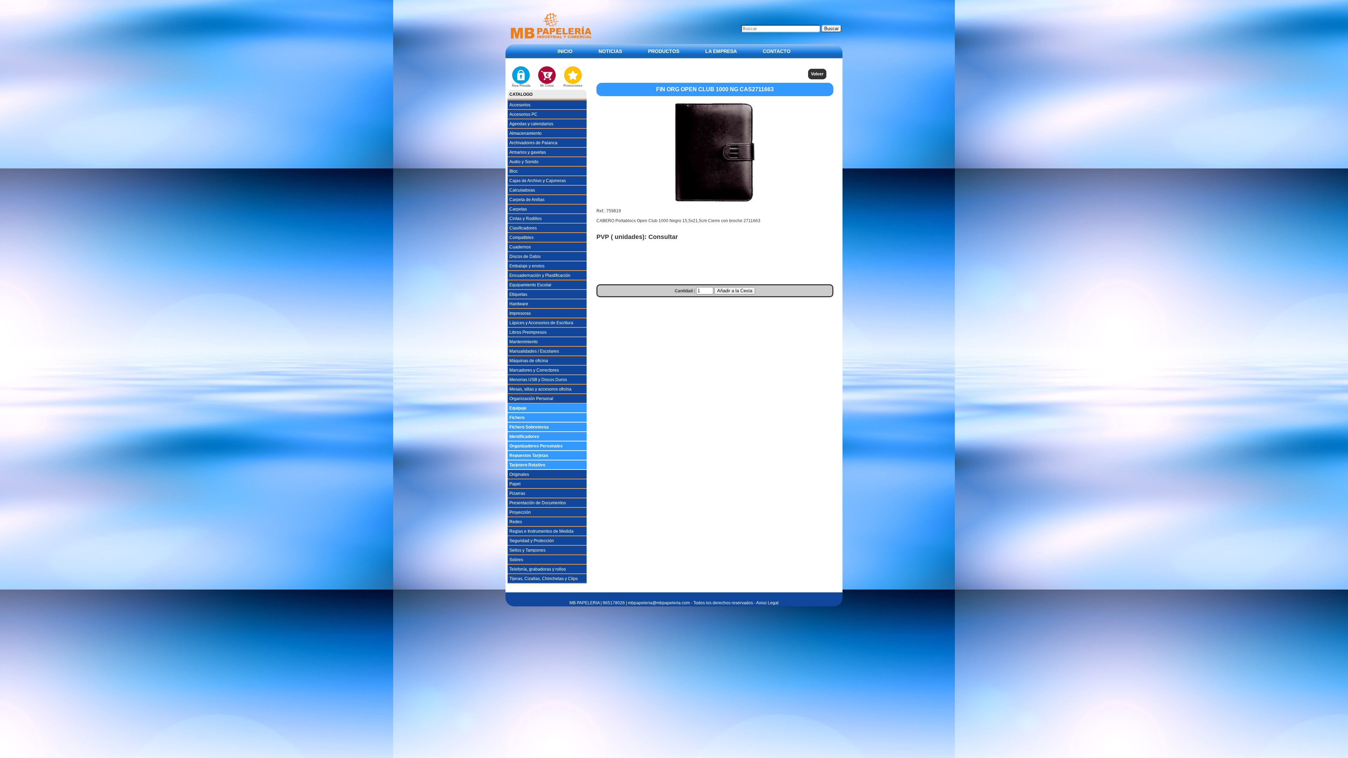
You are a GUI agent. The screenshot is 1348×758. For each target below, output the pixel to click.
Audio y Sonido (523, 161)
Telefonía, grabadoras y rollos (537, 569)
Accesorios (519, 104)
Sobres (516, 559)
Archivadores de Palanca (533, 142)
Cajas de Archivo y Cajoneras (537, 180)
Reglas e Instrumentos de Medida (541, 531)
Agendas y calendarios (531, 123)
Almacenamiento (525, 133)
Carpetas (518, 209)
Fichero (516, 417)
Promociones (572, 85)
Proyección (520, 512)
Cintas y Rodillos (525, 218)
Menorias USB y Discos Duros (538, 379)
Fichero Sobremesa (529, 427)
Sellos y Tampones (527, 550)
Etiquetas (518, 294)
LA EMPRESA (721, 51)
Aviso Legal (767, 602)
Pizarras (517, 493)
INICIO (565, 51)
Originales (519, 474)
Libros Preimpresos (528, 332)
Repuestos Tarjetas (528, 455)
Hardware (518, 303)
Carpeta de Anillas (526, 199)
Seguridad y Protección (531, 540)
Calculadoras (522, 190)
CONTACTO (777, 51)
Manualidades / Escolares (534, 351)
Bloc (513, 171)
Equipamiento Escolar (530, 284)
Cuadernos (520, 247)
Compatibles (521, 237)
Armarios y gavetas (527, 152)
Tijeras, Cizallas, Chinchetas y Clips (543, 578)
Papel (515, 483)
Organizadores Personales (536, 446)
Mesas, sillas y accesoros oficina (540, 389)
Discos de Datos (525, 256)
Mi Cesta (547, 85)
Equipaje (518, 408)
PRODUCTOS (663, 51)
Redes (515, 521)
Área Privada (521, 85)
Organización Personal (531, 398)
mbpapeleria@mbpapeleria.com (659, 602)
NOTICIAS (610, 51)
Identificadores (524, 436)
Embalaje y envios (526, 266)
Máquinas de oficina (528, 360)
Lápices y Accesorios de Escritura (541, 322)
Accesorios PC (523, 114)
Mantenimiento (523, 341)
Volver (817, 74)
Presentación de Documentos (537, 502)
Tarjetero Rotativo (527, 465)
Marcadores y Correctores (534, 370)
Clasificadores (523, 228)
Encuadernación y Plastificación (539, 275)
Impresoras (520, 313)
